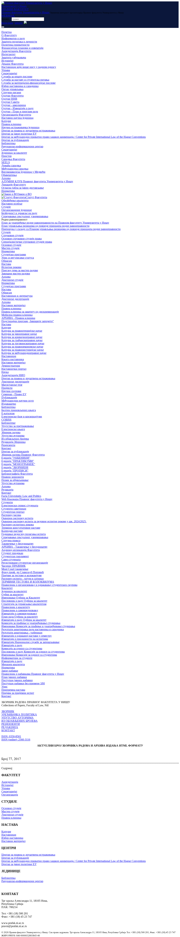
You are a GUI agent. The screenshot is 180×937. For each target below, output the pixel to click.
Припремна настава (13, 689)
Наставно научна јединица (17, 117)
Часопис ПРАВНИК (13, 565)
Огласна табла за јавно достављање (22, 187)
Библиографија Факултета (17, 473)
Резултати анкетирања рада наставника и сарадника (32, 629)
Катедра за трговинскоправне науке (22, 343)
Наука (5, 372)
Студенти (7, 502)
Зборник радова (10, 432)
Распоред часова (11, 515)
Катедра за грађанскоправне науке (22, 340)
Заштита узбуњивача (13, 57)
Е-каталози (8, 413)
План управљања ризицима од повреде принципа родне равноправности (45, 225)
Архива (6, 178)
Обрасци (6, 260)
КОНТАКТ (8, 730)
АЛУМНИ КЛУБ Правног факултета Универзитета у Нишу (37, 181)
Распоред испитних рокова (17, 524)
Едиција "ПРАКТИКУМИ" (17, 460)
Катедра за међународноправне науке (23, 352)
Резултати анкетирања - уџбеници (21, 632)
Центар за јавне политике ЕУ (19, 133)
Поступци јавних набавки (17, 680)
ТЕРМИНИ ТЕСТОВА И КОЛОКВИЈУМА (27, 581)
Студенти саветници (13, 508)
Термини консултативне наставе (20, 527)
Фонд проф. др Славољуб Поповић (22, 572)
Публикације (9, 397)
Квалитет (7, 588)
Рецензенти (8, 445)
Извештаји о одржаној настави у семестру (26, 635)
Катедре (6, 121)
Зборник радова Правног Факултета (23, 454)
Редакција (7, 489)
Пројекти (6, 387)
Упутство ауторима (12, 435)
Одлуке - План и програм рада (19, 111)
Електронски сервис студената (19, 505)
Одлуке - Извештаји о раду (17, 108)
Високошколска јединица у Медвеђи (23, 171)
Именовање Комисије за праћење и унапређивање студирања (38, 626)
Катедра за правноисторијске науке (22, 349)
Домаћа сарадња (11, 165)
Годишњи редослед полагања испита (23, 534)
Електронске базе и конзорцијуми (21, 416)
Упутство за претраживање (17, 426)
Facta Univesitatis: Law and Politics (21, 495)
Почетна (6, 32)
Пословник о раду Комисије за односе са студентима (33, 651)
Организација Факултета (16, 114)
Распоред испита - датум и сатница (22, 578)
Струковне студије (12, 235)
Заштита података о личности (19, 41)
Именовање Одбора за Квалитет (20, 597)
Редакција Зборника (13, 441)
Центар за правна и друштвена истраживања (28, 130)
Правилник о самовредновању (19, 610)
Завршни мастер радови (15, 273)
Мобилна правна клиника (17, 314)
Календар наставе (12, 530)
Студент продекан (12, 553)
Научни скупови (11, 391)
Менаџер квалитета (13, 664)
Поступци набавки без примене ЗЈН (23, 683)
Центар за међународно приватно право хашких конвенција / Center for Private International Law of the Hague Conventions (73, 136)
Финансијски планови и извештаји (22, 47)
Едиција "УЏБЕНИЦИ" (15, 457)
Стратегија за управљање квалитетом (23, 603)
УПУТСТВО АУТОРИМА (17, 717)
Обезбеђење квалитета (14, 200)
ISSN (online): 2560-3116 (15, 739)
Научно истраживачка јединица (20, 127)
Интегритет (8, 54)
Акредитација (9, 781)
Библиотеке (8, 422)
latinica (18, 22)
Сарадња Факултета (13, 159)
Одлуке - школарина (13, 105)
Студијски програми (13, 254)
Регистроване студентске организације (24, 562)
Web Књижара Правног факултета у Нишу (26, 499)
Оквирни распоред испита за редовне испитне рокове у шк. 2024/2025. (43, 521)
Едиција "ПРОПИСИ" (14, 470)
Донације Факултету (13, 184)
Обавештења (9, 175)
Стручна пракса (10, 540)
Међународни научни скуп (17, 400)
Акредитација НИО (13, 375)
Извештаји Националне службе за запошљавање (30, 642)
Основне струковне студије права (21, 238)
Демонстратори (10, 365)
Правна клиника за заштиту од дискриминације (30, 311)
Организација (9, 794)
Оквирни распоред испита (17, 518)
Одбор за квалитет (12, 594)
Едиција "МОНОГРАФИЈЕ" (18, 464)
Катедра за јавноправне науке (19, 333)
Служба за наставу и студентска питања (25, 79)
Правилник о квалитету (15, 607)
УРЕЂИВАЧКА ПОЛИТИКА (19, 714)
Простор (6, 155)
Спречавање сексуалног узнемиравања (24, 216)
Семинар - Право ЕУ (13, 394)
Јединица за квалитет (14, 152)
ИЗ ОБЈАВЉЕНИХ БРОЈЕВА (19, 720)
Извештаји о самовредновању (19, 613)
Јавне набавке (9, 670)
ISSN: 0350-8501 (11, 736)
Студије (6, 206)
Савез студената (11, 559)
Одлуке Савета (10, 101)
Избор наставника (12, 837)
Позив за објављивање (14, 480)
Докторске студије (12, 279)
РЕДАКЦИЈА (9, 727)
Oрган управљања (12, 89)
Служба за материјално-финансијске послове (28, 82)
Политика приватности (15, 44)
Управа (5, 70)
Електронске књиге (13, 429)
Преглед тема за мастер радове (19, 270)
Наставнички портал (13, 368)
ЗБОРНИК (7, 711)
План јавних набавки (14, 677)
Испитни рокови (11, 267)
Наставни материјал (13, 305)
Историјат (7, 60)
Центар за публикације (15, 140)
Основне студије (11, 244)
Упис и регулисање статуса (17, 257)
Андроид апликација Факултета (20, 549)
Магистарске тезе (11, 384)
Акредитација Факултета (16, 51)
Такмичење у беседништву (17, 543)
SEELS (5, 162)
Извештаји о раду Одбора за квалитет (23, 619)
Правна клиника (11, 124)
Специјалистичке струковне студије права (26, 241)
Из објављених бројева (15, 438)
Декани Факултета (12, 63)
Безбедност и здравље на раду (19, 213)
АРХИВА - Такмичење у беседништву (24, 546)
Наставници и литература (17, 295)
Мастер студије (10, 248)
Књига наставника (12, 359)
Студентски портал (12, 511)
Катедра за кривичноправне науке (21, 337)
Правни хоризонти (12, 476)
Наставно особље (11, 203)
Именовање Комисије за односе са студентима (29, 654)
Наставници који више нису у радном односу (28, 66)
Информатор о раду (13, 38)
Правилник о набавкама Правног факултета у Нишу (32, 673)
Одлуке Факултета (12, 95)
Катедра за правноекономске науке (22, 346)
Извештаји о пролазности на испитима (24, 638)
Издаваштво (8, 403)
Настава (6, 263)
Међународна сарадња (14, 168)
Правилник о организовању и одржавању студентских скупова (39, 584)
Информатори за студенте (16, 658)
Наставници (8, 356)
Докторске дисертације (15, 298)
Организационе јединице (16, 209)
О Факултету (9, 35)
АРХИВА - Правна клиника (18, 318)
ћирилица (7, 22)
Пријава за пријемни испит (17, 692)
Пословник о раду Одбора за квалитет (24, 600)
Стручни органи (11, 92)
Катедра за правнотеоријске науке (21, 330)
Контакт (6, 448)
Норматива (8, 190)
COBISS (6, 419)
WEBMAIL (8, 15)
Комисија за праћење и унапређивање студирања (30, 623)
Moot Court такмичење (14, 569)
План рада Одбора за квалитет (19, 616)
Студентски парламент (15, 556)
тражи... (6, 18)
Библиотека (8, 143)
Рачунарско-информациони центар (22, 146)
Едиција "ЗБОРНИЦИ (14, 467)
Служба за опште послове (16, 76)
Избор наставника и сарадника (19, 86)
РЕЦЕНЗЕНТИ (10, 724)
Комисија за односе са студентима (21, 648)
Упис (4, 686)
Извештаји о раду (11, 645)
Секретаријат (9, 73)
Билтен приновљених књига (18, 410)
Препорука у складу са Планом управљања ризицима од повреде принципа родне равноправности (61, 229)
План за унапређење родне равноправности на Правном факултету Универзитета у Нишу (55, 222)
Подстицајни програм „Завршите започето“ (27, 321)
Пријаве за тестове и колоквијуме (21, 575)
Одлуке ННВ (9, 98)
